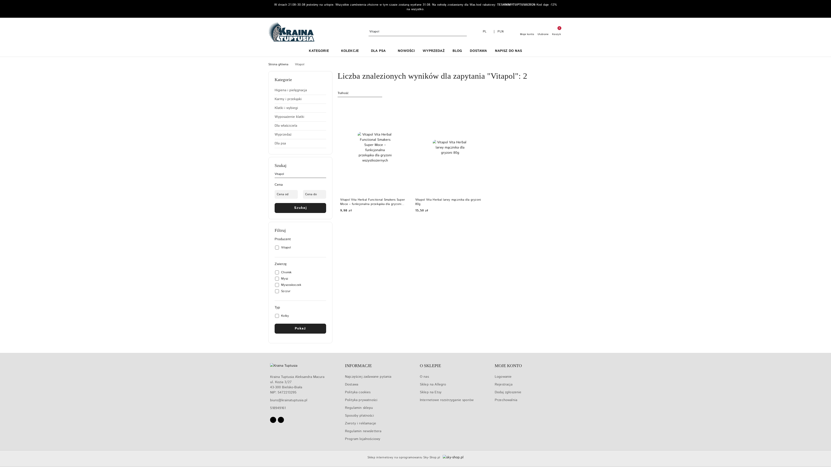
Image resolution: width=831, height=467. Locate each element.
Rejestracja (503, 384)
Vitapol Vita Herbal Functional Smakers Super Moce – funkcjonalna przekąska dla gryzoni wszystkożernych (372, 202)
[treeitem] (300, 90)
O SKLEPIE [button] (430, 365)
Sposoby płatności (359, 415)
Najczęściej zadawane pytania (368, 376)
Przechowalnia (506, 400)
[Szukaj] (324, 175)
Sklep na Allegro (433, 384)
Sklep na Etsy (430, 392)
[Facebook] (273, 420)
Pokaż (300, 328)
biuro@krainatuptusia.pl (288, 400)
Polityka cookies (358, 392)
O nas (424, 376)
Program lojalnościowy (362, 439)
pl (485, 31)
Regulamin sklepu (359, 407)
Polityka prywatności (361, 400)
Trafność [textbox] (343, 93)
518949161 (278, 408)
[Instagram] (281, 420)
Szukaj (300, 207)
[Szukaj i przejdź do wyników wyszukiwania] (464, 32)
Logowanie (503, 376)
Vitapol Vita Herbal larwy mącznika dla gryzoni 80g (448, 202)
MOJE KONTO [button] (508, 365)
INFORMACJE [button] (358, 365)
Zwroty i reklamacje (360, 423)
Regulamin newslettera (363, 431)
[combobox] (360, 93)
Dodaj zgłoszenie (508, 392)
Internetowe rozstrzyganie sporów (446, 400)
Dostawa (351, 384)
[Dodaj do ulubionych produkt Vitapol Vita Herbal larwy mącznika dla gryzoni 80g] (480, 106)
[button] (321, 51)
